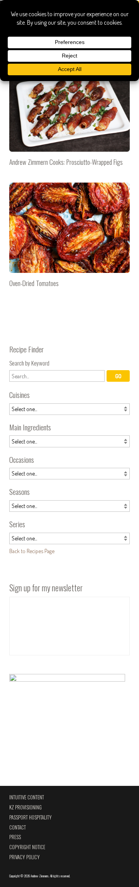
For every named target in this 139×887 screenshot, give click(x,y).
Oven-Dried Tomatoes (69, 238)
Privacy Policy (24, 857)
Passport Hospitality (30, 817)
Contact (17, 827)
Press (15, 837)
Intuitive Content (26, 797)
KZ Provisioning (25, 807)
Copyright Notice (27, 847)
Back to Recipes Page (31, 550)
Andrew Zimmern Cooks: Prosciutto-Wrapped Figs (69, 117)
